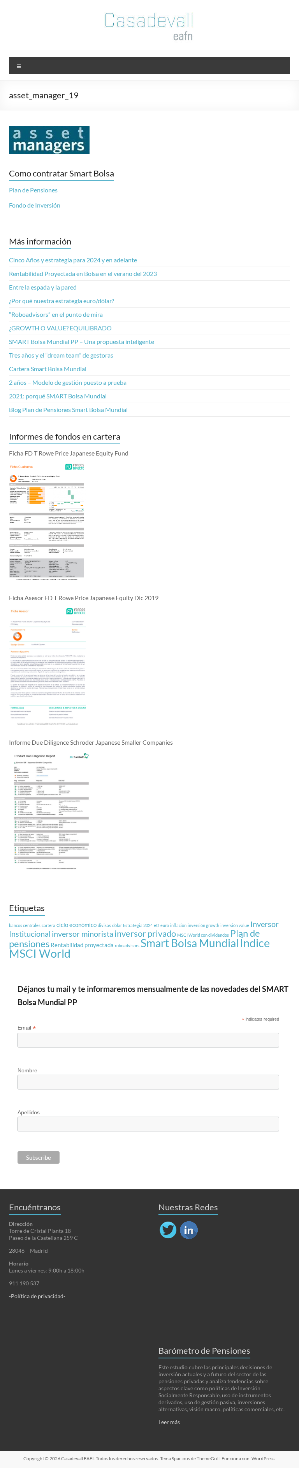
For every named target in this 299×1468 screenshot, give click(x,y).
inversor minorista (82, 933)
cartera (48, 925)
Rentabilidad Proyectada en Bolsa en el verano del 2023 (83, 273)
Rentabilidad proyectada (82, 944)
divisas (104, 925)
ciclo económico (76, 924)
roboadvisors (127, 945)
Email (27, 1028)
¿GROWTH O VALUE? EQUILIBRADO (60, 328)
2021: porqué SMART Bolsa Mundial (58, 396)
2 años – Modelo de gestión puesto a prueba (68, 382)
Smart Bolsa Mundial (190, 943)
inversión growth (203, 925)
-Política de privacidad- (37, 1296)
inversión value (234, 925)
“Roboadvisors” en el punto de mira (56, 314)
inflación (178, 925)
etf (156, 925)
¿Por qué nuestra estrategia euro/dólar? (61, 300)
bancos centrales (24, 925)
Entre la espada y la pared (43, 287)
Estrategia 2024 (138, 925)
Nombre (27, 1070)
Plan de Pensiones (33, 190)
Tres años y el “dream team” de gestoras (61, 355)
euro (164, 925)
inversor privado (145, 934)
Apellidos (29, 1112)
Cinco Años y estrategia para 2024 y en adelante (73, 260)
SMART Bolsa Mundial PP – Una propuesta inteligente (81, 341)
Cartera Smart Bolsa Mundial (47, 368)
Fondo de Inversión (34, 205)
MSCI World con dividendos (203, 934)
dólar (117, 925)
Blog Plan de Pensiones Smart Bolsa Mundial (68, 409)
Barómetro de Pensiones (204, 1350)
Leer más (169, 1422)
